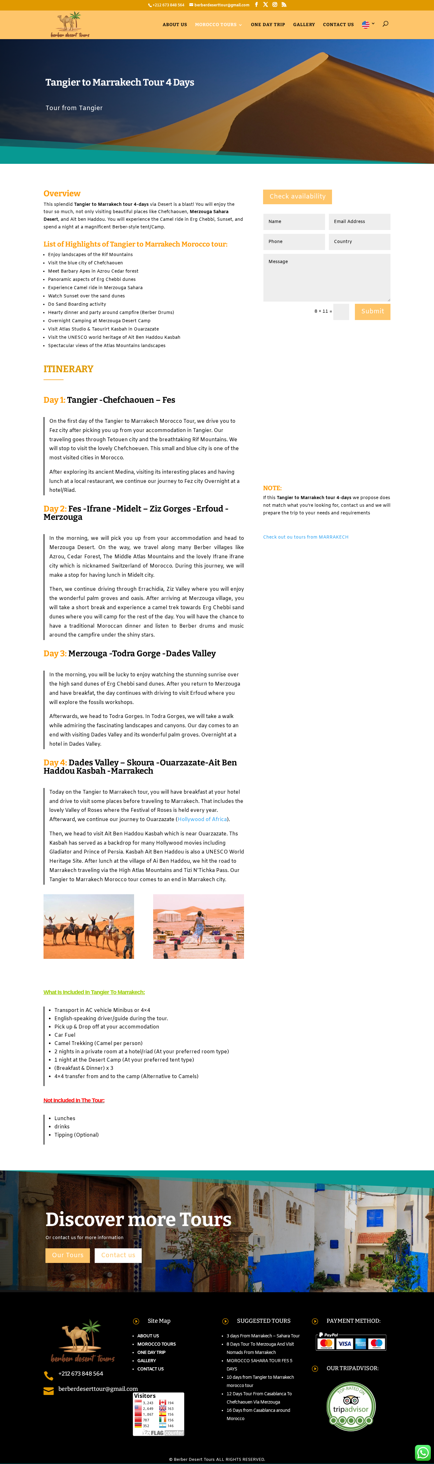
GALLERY (146, 1361)
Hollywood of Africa (202, 819)
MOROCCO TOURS (156, 1345)
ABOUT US (148, 1336)
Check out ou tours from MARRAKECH (306, 537)
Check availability (297, 196)
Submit (372, 311)
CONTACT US (150, 1369)
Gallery (304, 25)
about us (175, 25)
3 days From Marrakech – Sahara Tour (263, 1336)
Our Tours (68, 1255)
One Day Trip (268, 25)
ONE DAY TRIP (151, 1353)
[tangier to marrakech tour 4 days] (198, 959)
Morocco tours (216, 25)
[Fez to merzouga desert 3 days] (89, 959)
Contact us (338, 25)
